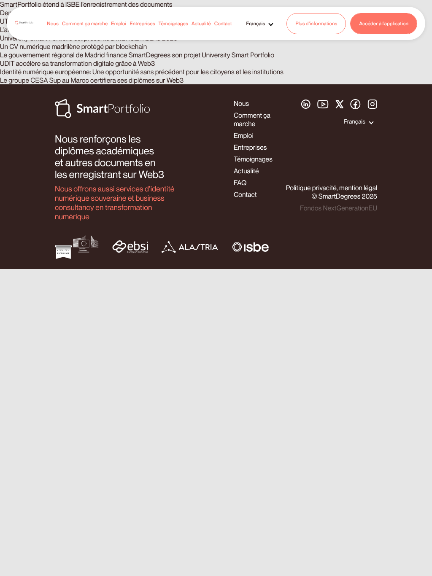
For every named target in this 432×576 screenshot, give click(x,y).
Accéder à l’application (383, 23)
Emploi (118, 23)
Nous (53, 23)
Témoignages (173, 23)
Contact (223, 23)
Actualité (201, 23)
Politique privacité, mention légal (331, 187)
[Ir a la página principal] (24, 23)
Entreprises (142, 23)
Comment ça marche (85, 23)
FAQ (240, 182)
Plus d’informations (316, 23)
